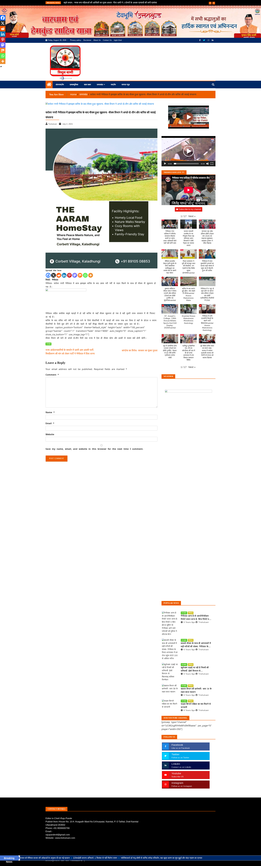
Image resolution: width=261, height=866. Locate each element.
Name (50, 412)
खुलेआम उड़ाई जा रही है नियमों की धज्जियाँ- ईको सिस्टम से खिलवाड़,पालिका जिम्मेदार (195, 669)
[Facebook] (200, 40)
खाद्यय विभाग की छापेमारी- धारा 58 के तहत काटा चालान (196, 690)
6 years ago (189, 649)
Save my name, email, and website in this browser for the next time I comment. (94, 448)
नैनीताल (191, 613)
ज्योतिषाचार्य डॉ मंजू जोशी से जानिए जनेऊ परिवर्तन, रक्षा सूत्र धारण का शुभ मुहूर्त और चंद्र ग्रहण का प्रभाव (126, 858)
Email (50, 423)
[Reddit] (58, 275)
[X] (53, 275)
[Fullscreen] (212, 163)
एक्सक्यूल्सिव (74, 84)
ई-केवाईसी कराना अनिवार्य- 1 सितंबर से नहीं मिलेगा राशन (60, 858)
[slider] (186, 163)
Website (50, 434)
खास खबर (87, 84)
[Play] (165, 163)
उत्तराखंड (100, 84)
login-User (118, 40)
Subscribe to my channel (190, 209)
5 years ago (189, 622)
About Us (97, 40)
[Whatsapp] (85, 275)
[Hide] (1, 67)
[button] (188, 151)
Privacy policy (75, 40)
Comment (52, 374)
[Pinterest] (69, 275)
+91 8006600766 (61, 828)
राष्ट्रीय (113, 84)
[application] (188, 151)
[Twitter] (204, 40)
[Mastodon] (74, 275)
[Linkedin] (64, 275)
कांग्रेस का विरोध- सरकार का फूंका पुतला (139, 350)
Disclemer (87, 40)
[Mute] (207, 163)
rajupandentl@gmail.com (58, 835)
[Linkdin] (212, 40)
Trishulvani (203, 622)
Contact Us (107, 40)
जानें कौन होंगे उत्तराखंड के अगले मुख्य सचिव (81, 2)
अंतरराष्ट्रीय (60, 84)
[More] (90, 275)
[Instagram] (209, 40)
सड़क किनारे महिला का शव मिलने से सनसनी (196, 705)
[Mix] (80, 275)
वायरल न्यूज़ (126, 84)
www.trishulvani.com (65, 838)
